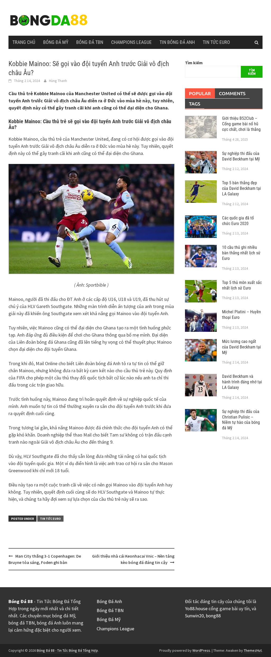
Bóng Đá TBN (89, 42)
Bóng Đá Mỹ (55, 42)
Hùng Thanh (58, 80)
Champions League (131, 42)
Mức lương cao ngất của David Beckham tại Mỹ (241, 347)
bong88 (213, 616)
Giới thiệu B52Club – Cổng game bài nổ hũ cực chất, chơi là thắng (241, 124)
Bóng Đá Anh (109, 601)
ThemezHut (253, 650)
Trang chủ (23, 42)
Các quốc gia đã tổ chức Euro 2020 (238, 220)
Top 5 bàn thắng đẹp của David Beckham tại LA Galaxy (241, 188)
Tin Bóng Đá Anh (177, 42)
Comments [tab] (232, 93)
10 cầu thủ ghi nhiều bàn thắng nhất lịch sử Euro (241, 253)
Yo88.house (196, 608)
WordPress (201, 650)
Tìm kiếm (194, 62)
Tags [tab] (194, 103)
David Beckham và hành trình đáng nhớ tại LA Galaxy (242, 382)
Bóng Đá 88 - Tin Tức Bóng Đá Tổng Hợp (67, 650)
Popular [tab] (200, 93)
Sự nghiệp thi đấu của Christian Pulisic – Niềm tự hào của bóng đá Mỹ (241, 419)
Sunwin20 (194, 616)
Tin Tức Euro (216, 42)
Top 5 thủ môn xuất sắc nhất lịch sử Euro (242, 285)
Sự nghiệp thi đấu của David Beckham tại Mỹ (241, 156)
